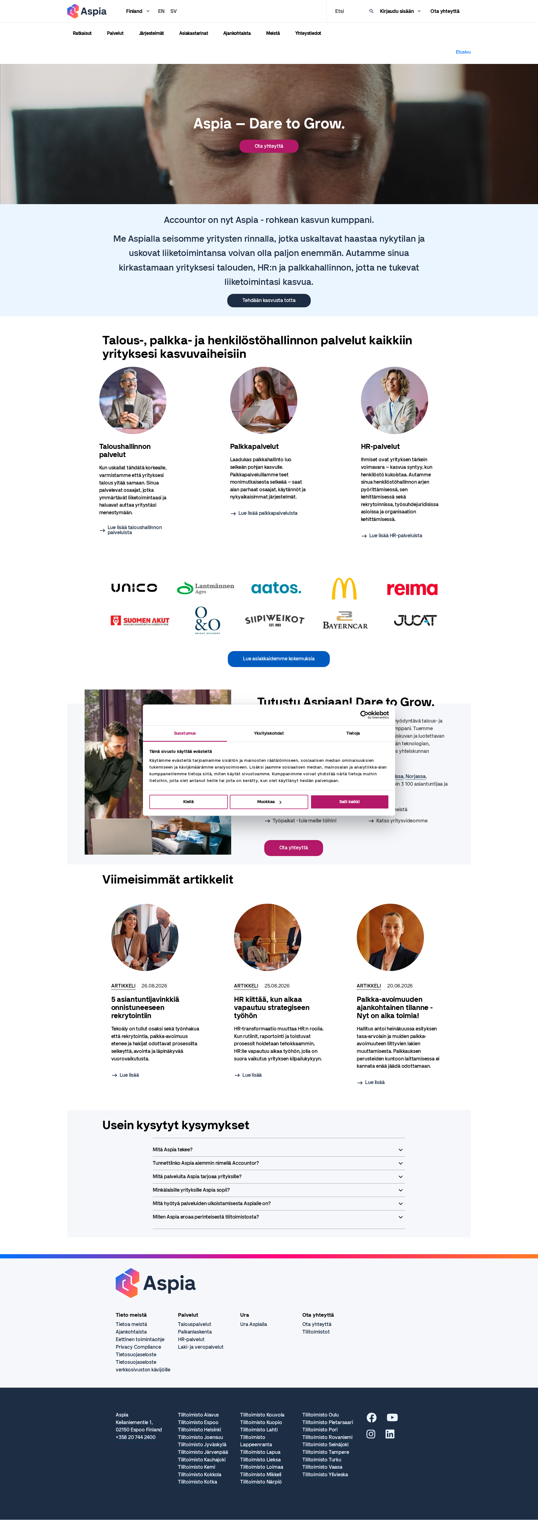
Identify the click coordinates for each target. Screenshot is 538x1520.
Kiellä (188, 801)
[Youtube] (392, 1420)
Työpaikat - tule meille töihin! (305, 821)
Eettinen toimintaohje (140, 1339)
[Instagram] (371, 1436)
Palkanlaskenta (195, 1332)
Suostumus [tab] (185, 733)
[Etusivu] (86, 11)
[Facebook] (372, 1420)
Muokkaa (266, 801)
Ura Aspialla (253, 1324)
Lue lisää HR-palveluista (395, 535)
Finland (134, 11)
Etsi (339, 11)
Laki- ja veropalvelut (201, 1347)
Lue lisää (129, 1075)
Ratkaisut (82, 33)
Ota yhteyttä (445, 11)
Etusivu (463, 52)
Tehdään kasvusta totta (269, 300)
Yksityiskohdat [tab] (269, 733)
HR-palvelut (191, 1339)
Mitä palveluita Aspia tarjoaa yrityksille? (197, 1176)
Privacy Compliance (138, 1347)
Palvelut (115, 33)
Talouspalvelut (194, 1324)
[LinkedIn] (390, 1436)
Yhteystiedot (308, 33)
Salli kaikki (349, 801)
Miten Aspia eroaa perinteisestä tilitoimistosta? (206, 1217)
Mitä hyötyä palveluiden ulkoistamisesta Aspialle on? (212, 1203)
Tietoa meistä (131, 1324)
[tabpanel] (138, 451)
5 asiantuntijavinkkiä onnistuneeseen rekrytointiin (145, 1007)
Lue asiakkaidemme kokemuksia (278, 659)
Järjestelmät (151, 33)
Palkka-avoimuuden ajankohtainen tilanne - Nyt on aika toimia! (395, 1007)
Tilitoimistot (316, 1332)
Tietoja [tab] (353, 733)
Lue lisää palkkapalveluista (268, 513)
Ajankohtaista (237, 33)
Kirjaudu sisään (397, 11)
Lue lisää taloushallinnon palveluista (135, 530)
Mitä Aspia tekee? (173, 1150)
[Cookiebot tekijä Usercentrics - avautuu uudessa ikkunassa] (364, 715)
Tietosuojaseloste (136, 1354)
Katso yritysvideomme (401, 821)
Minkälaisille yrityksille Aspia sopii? (191, 1190)
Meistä (273, 33)
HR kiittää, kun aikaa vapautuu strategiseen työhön (272, 1007)
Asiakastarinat (193, 33)
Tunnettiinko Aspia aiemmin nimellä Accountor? (206, 1163)
